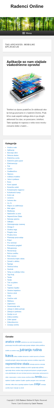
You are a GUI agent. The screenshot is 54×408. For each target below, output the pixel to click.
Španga (10, 264)
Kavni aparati (12, 185)
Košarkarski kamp (13, 192)
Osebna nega (12, 230)
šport (11, 388)
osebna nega (20, 370)
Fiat (8, 166)
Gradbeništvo (12, 171)
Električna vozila (13, 158)
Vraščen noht (12, 298)
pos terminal (22, 373)
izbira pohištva (40, 345)
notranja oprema (35, 364)
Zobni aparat (11, 319)
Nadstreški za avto (14, 214)
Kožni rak (10, 195)
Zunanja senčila (13, 325)
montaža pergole (10, 360)
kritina (15, 356)
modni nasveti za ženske (37, 356)
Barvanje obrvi (12, 153)
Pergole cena (12, 232)
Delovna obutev (13, 155)
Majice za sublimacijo (15, 206)
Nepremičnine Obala (14, 216)
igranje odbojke (30, 345)
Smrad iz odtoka (13, 261)
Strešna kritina (12, 267)
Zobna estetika (12, 317)
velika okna (14, 384)
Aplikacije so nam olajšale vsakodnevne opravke (26, 63)
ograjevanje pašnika (37, 367)
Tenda (9, 277)
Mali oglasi (11, 208)
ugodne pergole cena (32, 380)
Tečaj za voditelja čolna (15, 272)
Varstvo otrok (12, 293)
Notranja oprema (13, 219)
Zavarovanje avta (13, 306)
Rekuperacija (12, 248)
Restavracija (11, 251)
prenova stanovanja (33, 373)
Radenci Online (27, 6)
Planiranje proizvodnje (15, 237)
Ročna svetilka (12, 253)
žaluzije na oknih (19, 388)
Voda (9, 296)
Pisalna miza (12, 235)
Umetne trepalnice (13, 290)
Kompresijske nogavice (15, 190)
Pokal (9, 240)
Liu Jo (9, 203)
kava (9, 356)
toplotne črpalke (20, 380)
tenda (38, 376)
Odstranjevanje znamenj (16, 224)
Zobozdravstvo (12, 322)
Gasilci (9, 169)
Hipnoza (10, 174)
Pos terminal (11, 243)
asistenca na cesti (26, 342)
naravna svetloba (32, 360)
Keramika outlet (13, 187)
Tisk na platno (12, 282)
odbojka (17, 367)
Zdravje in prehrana (14, 312)
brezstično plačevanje (19, 345)
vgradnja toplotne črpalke (25, 384)
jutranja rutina (31, 350)
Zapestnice (11, 304)
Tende (9, 280)
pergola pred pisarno (30, 370)
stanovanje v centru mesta (17, 377)
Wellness (10, 301)
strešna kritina (30, 377)
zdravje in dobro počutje (16, 309)
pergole (39, 370)
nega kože (41, 360)
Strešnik (10, 269)
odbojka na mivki (26, 367)
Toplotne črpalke (13, 288)
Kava (9, 182)
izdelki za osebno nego (12, 350)
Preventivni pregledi (14, 245)
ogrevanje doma (10, 370)
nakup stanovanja (21, 360)
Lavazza (10, 198)
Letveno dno (11, 200)
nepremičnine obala (17, 363)
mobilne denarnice (23, 356)
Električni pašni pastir (15, 161)
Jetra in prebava (13, 179)
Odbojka (10, 222)
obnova (12, 367)
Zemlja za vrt (12, 314)
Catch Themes (37, 403)
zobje (37, 384)
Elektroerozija (12, 163)
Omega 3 (10, 227)
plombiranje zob (13, 373)
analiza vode (13, 341)
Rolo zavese (11, 256)
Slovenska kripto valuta (15, 259)
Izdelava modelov (13, 177)
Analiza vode (12, 147)
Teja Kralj (10, 275)
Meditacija (11, 211)
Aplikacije (10, 150)
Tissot (9, 285)
